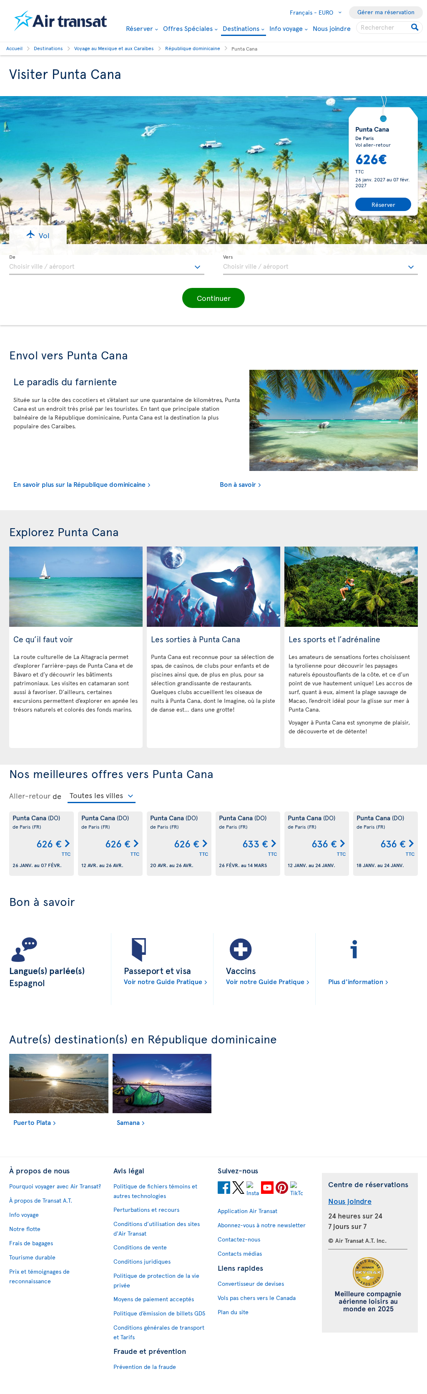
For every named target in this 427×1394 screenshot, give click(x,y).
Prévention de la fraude (144, 1367)
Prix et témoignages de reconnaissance (39, 1276)
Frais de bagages (31, 1243)
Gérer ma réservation (385, 12)
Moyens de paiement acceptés (153, 1299)
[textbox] (106, 265)
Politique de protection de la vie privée (156, 1280)
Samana (128, 1122)
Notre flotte (24, 1229)
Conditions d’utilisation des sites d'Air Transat (156, 1228)
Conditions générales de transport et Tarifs (158, 1332)
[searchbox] (389, 27)
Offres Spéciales (187, 28)
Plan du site (233, 1312)
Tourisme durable (32, 1257)
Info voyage (286, 28)
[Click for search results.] (415, 27)
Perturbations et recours (146, 1209)
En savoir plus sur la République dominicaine (79, 483)
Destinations (241, 28)
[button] (38, 234)
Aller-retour (29, 796)
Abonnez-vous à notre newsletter (262, 1225)
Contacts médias (240, 1253)
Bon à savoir (238, 483)
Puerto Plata (32, 1122)
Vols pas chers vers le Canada (257, 1298)
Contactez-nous (239, 1239)
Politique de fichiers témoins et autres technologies (155, 1191)
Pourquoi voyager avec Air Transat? (55, 1186)
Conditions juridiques (142, 1261)
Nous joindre (332, 28)
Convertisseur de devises (251, 1283)
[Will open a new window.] (224, 1188)
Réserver (139, 28)
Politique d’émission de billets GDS (159, 1313)
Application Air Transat (247, 1211)
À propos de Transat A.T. (40, 1200)
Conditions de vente (140, 1247)
